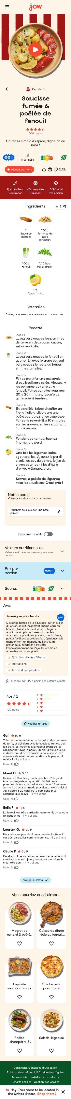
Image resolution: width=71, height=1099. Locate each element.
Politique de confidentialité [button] (23, 1072)
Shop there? (47, 1094)
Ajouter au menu (21, 169)
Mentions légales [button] (53, 1072)
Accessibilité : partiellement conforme (35, 1077)
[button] (7, 7)
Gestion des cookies (47, 1081)
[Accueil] (35, 7)
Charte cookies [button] (22, 1081)
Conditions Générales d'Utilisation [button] (35, 1067)
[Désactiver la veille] (48, 534)
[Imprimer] (50, 169)
